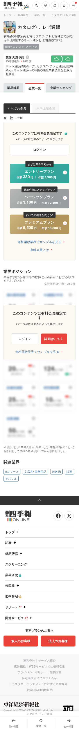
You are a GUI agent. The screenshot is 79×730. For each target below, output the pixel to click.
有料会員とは (39, 249)
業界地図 (13, 87)
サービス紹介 (47, 660)
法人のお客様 (58, 641)
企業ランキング (61, 87)
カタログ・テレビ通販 (39, 27)
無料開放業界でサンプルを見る (39, 241)
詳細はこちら (54, 338)
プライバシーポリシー (32, 672)
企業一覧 (35, 88)
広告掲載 (20, 666)
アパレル (11, 478)
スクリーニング (16, 564)
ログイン (39, 149)
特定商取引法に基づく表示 (39, 678)
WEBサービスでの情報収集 (47, 666)
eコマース (12, 471)
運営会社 (29, 660)
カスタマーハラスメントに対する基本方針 (39, 684)
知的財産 (55, 672)
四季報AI (11, 596)
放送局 (56, 471)
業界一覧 (39, 15)
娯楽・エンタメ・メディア (21, 46)
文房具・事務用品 (35, 471)
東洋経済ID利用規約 (39, 690)
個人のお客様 (21, 641)
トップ (8, 15)
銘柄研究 (11, 553)
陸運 (69, 471)
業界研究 (23, 15)
